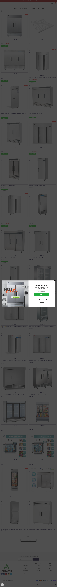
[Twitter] (46, 299)
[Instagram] (39, 299)
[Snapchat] (44, 299)
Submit (41, 294)
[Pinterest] (41, 299)
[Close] (54, 280)
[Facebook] (37, 299)
